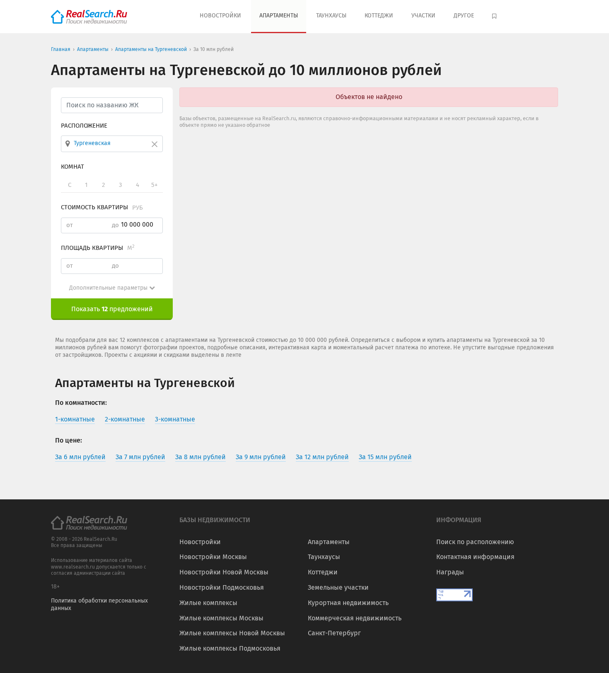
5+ (154, 185)
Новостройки (220, 15)
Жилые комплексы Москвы (221, 618)
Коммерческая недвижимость (354, 618)
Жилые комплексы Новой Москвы (232, 633)
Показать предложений (112, 309)
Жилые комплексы (208, 603)
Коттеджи (379, 15)
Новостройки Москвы (213, 557)
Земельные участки (338, 587)
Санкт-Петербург (334, 633)
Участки (423, 15)
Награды (450, 572)
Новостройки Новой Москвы (223, 572)
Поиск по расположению (475, 542)
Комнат (72, 166)
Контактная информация (475, 557)
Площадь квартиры (98, 248)
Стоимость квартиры (102, 207)
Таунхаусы (331, 15)
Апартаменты (278, 15)
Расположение (84, 125)
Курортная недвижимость (348, 603)
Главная (60, 49)
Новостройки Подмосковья (221, 587)
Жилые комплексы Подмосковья (229, 648)
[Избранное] (495, 16)
